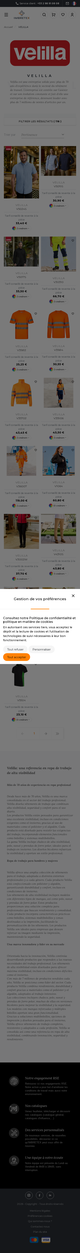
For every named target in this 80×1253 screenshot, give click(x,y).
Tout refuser (15, 649)
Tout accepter (16, 657)
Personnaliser (41, 649)
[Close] (73, 596)
